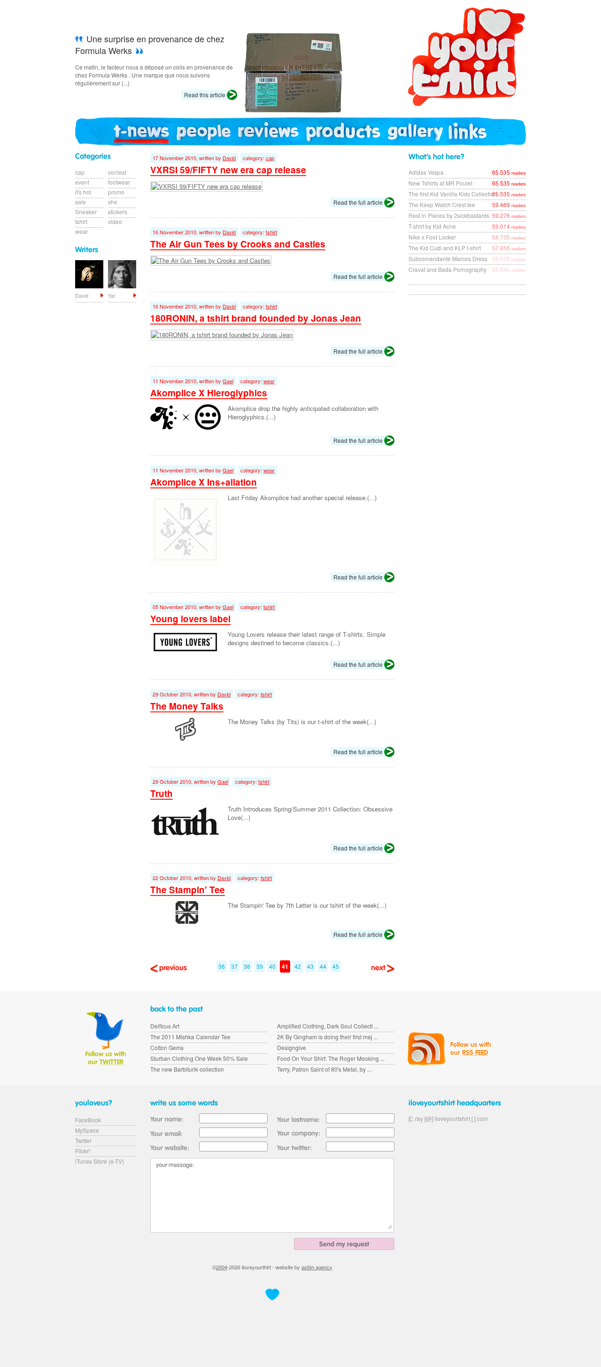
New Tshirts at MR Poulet (440, 183)
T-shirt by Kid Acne (432, 226)
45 (335, 966)
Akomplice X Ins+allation (203, 482)
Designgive (291, 1047)
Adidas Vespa (426, 172)
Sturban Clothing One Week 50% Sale (199, 1058)
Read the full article (358, 202)
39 (259, 966)
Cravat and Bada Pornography (447, 269)
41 (285, 966)
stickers (117, 212)
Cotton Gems (167, 1047)
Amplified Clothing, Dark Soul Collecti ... (327, 1026)
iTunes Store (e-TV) (99, 1161)
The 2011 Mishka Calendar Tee (190, 1037)
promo (116, 192)
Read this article (204, 95)
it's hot (83, 192)
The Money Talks (186, 706)
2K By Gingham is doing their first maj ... (327, 1037)
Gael (228, 381)
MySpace (87, 1130)
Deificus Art (164, 1026)
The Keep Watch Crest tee (441, 205)
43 (310, 966)
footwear (119, 182)
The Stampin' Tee (187, 889)
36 (221, 966)
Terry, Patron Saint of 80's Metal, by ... (324, 1069)
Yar (112, 295)
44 (323, 966)
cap (270, 158)
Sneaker (86, 212)
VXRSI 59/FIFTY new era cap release (228, 169)
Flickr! (82, 1151)
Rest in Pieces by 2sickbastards (448, 215)
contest (117, 172)
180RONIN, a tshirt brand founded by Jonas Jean (255, 318)
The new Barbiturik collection (187, 1069)
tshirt (271, 232)
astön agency (316, 1267)
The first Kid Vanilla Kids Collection (452, 194)
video (115, 221)
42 (297, 966)
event (82, 182)
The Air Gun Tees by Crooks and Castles (237, 244)
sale (80, 202)
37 (234, 966)
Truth (161, 793)
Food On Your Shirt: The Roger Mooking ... (331, 1058)
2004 (221, 1267)
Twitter (83, 1140)
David (229, 158)
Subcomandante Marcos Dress (447, 259)
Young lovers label (190, 618)
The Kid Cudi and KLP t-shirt (444, 248)
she (112, 202)
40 (272, 966)
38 (247, 966)
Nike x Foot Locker (432, 237)
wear (269, 381)
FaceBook (88, 1120)
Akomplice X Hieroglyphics (208, 392)
